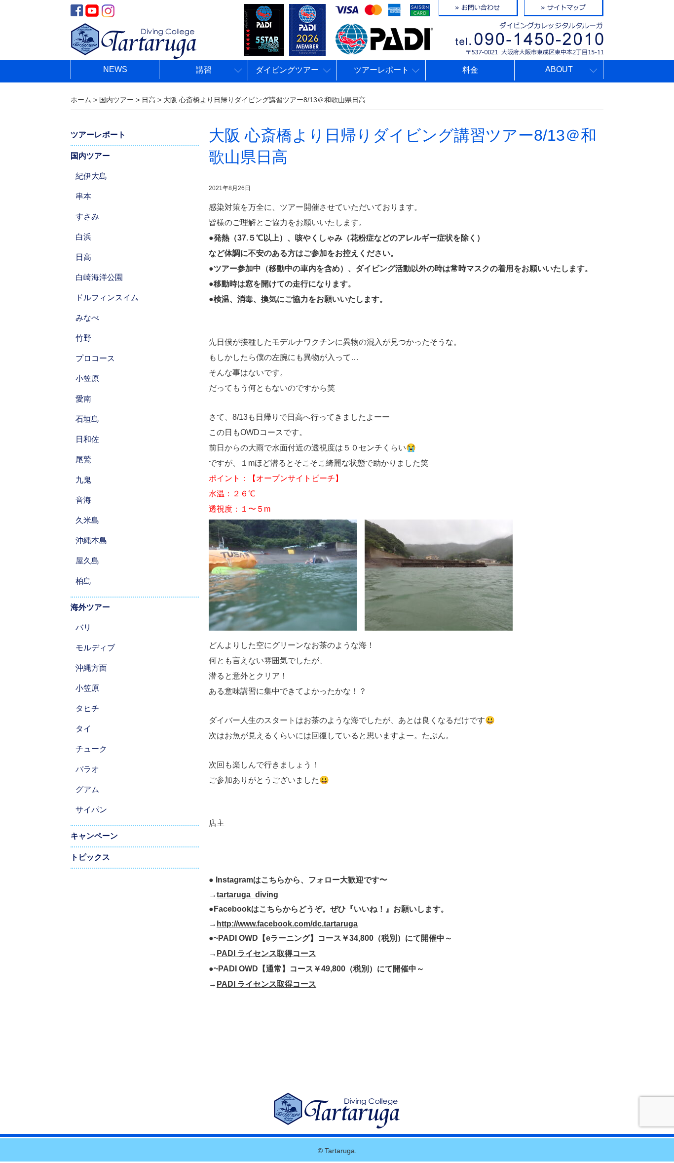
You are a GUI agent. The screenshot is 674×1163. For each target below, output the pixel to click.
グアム (87, 789)
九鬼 (83, 480)
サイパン (91, 809)
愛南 (83, 399)
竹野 (83, 338)
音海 (83, 500)
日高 (83, 257)
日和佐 (87, 439)
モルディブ (95, 647)
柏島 (83, 581)
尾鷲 (83, 459)
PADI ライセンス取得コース (266, 953)
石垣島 (87, 419)
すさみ (87, 216)
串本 (83, 196)
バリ (83, 627)
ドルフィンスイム (107, 297)
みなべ (87, 318)
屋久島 (87, 561)
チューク (91, 749)
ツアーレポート (98, 134)
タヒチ (87, 708)
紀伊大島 (91, 176)
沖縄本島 (91, 540)
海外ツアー (90, 607)
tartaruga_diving (247, 894)
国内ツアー (90, 156)
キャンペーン (94, 836)
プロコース (95, 358)
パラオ (87, 769)
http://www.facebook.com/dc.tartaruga (287, 924)
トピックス (90, 857)
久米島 (87, 520)
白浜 (83, 237)
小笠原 (87, 378)
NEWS (115, 69)
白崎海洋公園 (99, 277)
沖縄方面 (91, 668)
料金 (470, 70)
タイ (83, 728)
